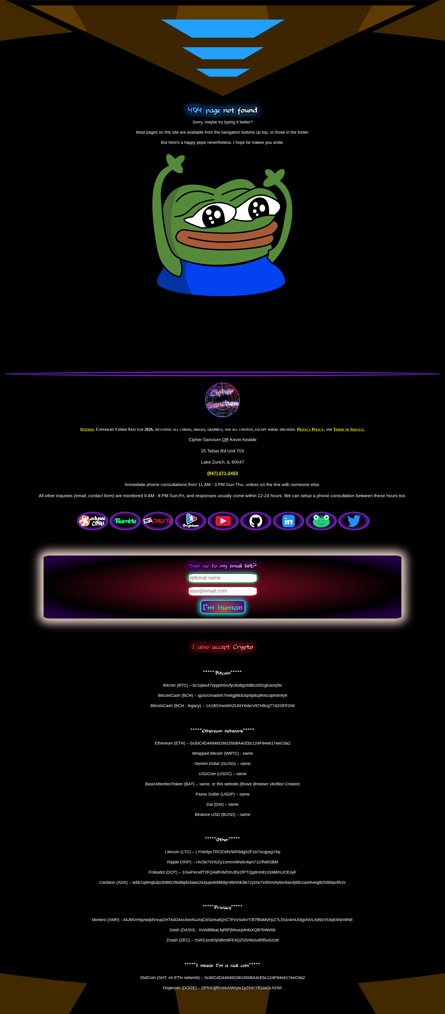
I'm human (223, 607)
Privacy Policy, (311, 429)
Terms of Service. (349, 429)
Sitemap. (87, 429)
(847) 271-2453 (222, 473)
